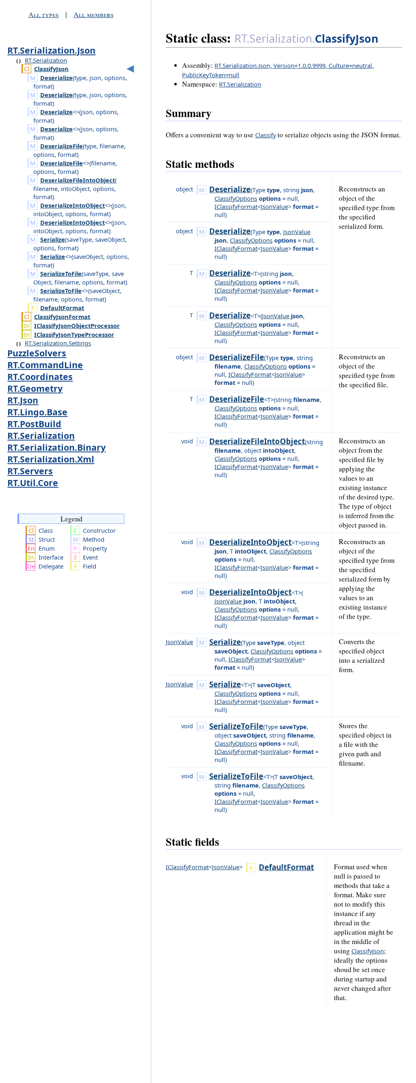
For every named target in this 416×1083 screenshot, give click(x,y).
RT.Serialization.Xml (50, 459)
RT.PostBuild (34, 424)
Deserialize (56, 78)
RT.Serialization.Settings (58, 343)
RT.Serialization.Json (51, 50)
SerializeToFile (61, 273)
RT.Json (22, 400)
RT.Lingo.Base (37, 412)
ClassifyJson (51, 69)
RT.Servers (30, 471)
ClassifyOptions (235, 198)
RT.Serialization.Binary (56, 447)
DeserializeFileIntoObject (77, 180)
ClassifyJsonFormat (62, 317)
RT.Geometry (35, 388)
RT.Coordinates (40, 376)
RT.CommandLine (45, 365)
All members (93, 14)
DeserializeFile (61, 146)
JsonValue (274, 206)
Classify (265, 135)
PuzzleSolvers (36, 353)
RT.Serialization (46, 60)
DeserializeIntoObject (72, 205)
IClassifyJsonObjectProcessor (77, 325)
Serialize (52, 239)
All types (43, 14)
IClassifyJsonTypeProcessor (74, 334)
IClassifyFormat (236, 206)
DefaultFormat (62, 308)
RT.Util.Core (32, 482)
